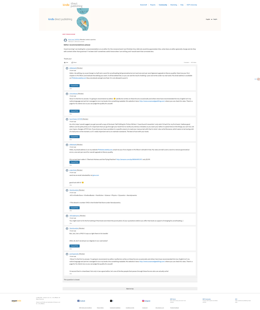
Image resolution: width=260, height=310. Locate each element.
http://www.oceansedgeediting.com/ (152, 101)
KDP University (192, 5)
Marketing (173, 5)
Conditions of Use (130, 307)
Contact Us (144, 307)
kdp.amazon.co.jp (160, 307)
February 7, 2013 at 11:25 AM (76, 41)
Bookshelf (143, 5)
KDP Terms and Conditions (85, 307)
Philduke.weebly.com (79, 78)
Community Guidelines (115, 307)
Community (163, 5)
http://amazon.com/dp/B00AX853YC (129, 159)
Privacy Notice (100, 307)
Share (74, 62)
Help (181, 5)
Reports (152, 5)
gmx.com (96, 175)
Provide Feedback (174, 307)
